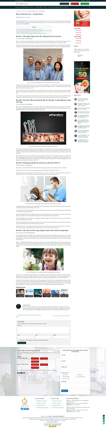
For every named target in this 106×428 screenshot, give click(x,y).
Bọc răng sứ (65, 374)
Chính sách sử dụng (57, 423)
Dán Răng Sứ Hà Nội (56, 403)
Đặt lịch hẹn (75, 3)
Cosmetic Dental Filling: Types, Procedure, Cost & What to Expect (83, 99)
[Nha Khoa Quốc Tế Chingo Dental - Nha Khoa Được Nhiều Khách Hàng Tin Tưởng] (22, 3)
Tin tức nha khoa (24, 11)
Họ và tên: (63, 361)
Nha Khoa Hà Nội (55, 398)
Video (49, 7)
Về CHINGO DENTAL (25, 7)
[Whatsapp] (104, 423)
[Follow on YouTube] (24, 373)
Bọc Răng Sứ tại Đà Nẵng (41, 400)
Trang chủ (18, 11)
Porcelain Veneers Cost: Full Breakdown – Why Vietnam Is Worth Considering (84, 104)
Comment (19, 325)
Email (36, 335)
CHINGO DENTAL (28, 17)
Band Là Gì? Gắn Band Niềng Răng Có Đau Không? (83, 109)
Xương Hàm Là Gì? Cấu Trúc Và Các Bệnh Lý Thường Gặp (83, 112)
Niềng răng (79, 374)
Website (54, 335)
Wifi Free (88, 0)
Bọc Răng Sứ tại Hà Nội (57, 400)
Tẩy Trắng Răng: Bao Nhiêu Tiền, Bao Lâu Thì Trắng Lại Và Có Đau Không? (83, 116)
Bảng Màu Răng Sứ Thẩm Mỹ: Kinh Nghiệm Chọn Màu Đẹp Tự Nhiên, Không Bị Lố (84, 126)
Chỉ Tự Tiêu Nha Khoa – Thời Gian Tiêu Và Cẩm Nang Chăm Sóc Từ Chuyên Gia (83, 136)
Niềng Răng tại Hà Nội (56, 405)
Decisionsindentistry (30, 232)
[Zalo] (104, 421)
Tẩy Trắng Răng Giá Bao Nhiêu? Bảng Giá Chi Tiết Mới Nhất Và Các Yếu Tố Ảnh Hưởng (84, 121)
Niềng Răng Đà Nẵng (40, 405)
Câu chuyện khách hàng (58, 7)
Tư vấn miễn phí (84, 3)
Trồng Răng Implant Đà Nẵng (42, 407)
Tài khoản (83, 0)
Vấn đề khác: (63, 381)
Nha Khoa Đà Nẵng (39, 398)
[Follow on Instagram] (19, 373)
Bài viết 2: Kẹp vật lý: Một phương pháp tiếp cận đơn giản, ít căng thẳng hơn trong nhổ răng (34, 30)
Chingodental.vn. (26, 23)
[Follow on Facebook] (18, 373)
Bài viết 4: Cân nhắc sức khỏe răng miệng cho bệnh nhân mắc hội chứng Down (31, 33)
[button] (89, 7)
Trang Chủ (17, 7)
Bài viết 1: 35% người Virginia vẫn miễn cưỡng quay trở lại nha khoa (29, 29)
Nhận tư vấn (64, 390)
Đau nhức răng (66, 378)
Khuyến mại (38, 7)
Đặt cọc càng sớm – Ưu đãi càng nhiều (61, 315)
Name (18, 335)
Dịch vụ (32, 7)
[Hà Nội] (104, 416)
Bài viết (45, 7)
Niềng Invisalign (66, 376)
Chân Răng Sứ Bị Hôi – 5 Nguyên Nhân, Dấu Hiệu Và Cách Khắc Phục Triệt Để (83, 141)
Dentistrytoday (29, 38)
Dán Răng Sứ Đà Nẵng (40, 403)
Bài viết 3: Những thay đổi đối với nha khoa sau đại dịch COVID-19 (29, 32)
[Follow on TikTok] (21, 373)
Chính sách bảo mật (48, 423)
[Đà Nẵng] (104, 418)
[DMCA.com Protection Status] (52, 426)
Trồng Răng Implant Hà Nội (57, 407)
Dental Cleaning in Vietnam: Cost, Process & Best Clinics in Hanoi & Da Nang (83, 131)
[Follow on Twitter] (23, 373)
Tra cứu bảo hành (64, 3)
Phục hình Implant (81, 376)
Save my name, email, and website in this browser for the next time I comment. (33, 340)
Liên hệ (66, 7)
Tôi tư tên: (63, 355)
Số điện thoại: (64, 366)
